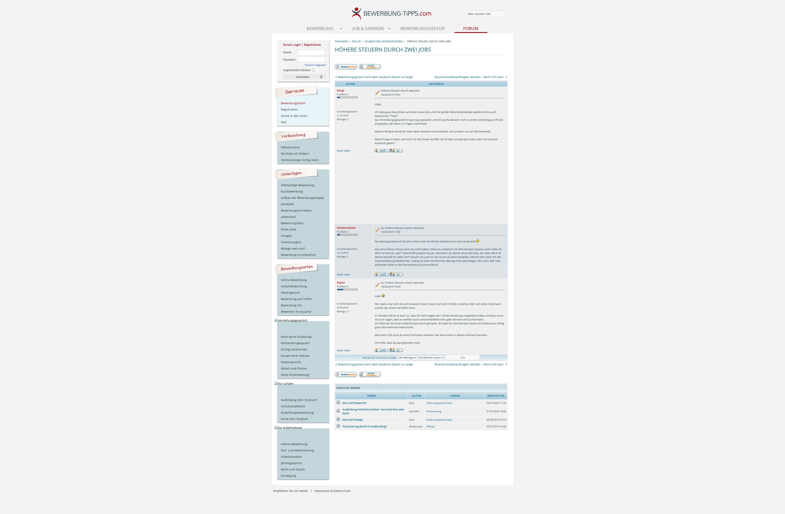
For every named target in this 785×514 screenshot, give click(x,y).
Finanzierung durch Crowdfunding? (364, 426)
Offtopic (430, 426)
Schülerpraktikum (293, 406)
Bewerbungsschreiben (296, 210)
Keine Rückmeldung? (295, 375)
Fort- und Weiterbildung (297, 450)
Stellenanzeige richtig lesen (300, 160)
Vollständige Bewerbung (297, 185)
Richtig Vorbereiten (294, 349)
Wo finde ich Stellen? (295, 154)
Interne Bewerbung (294, 444)
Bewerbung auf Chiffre (296, 299)
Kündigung (288, 476)
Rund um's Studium (294, 419)
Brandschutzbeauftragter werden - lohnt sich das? (469, 77)
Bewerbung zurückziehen (298, 255)
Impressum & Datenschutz (332, 491)
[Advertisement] (421, 189)
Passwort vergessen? (315, 64)
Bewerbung (320, 28)
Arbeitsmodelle (291, 457)
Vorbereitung (433, 411)
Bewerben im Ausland (296, 312)
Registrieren (312, 45)
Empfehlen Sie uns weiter (290, 491)
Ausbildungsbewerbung (297, 412)
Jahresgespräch (291, 463)
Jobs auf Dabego (352, 419)
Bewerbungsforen (293, 103)
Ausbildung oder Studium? (299, 400)
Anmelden (302, 76)
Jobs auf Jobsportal (354, 403)
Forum (470, 28)
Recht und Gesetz (293, 469)
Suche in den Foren (294, 116)
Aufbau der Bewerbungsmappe (302, 198)
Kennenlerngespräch (295, 343)
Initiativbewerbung (294, 286)
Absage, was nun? (293, 248)
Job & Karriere (368, 28)
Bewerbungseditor (422, 28)
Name (287, 52)
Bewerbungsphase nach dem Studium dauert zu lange (375, 77)
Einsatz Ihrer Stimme (295, 356)
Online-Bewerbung (294, 280)
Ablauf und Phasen (294, 368)
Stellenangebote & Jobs (439, 403)
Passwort (289, 60)
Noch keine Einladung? (296, 337)
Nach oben (343, 150)
